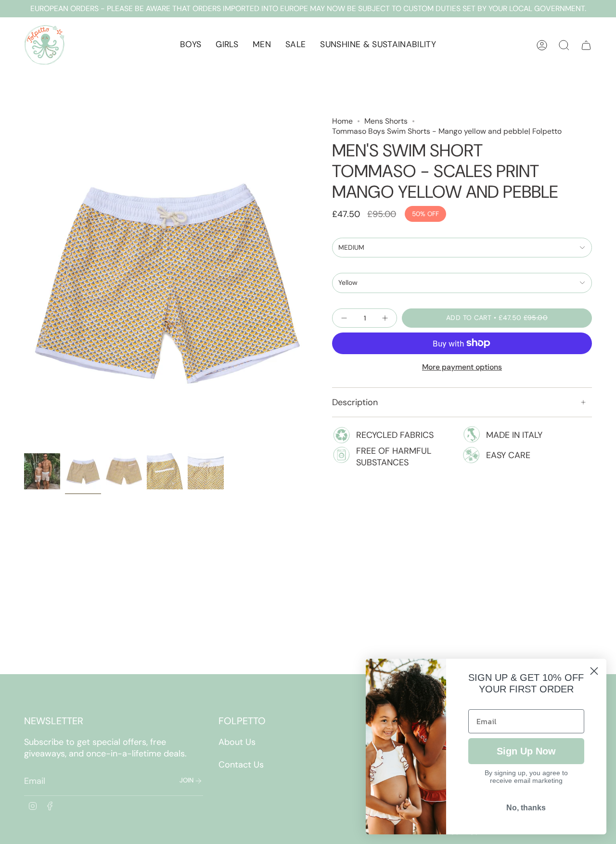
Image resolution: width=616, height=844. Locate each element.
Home (342, 121)
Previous (24, 282)
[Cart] (586, 45)
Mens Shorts (386, 121)
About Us (237, 742)
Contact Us (241, 764)
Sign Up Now (526, 751)
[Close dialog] (594, 671)
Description (355, 402)
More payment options (462, 367)
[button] (190, 45)
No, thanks (526, 808)
